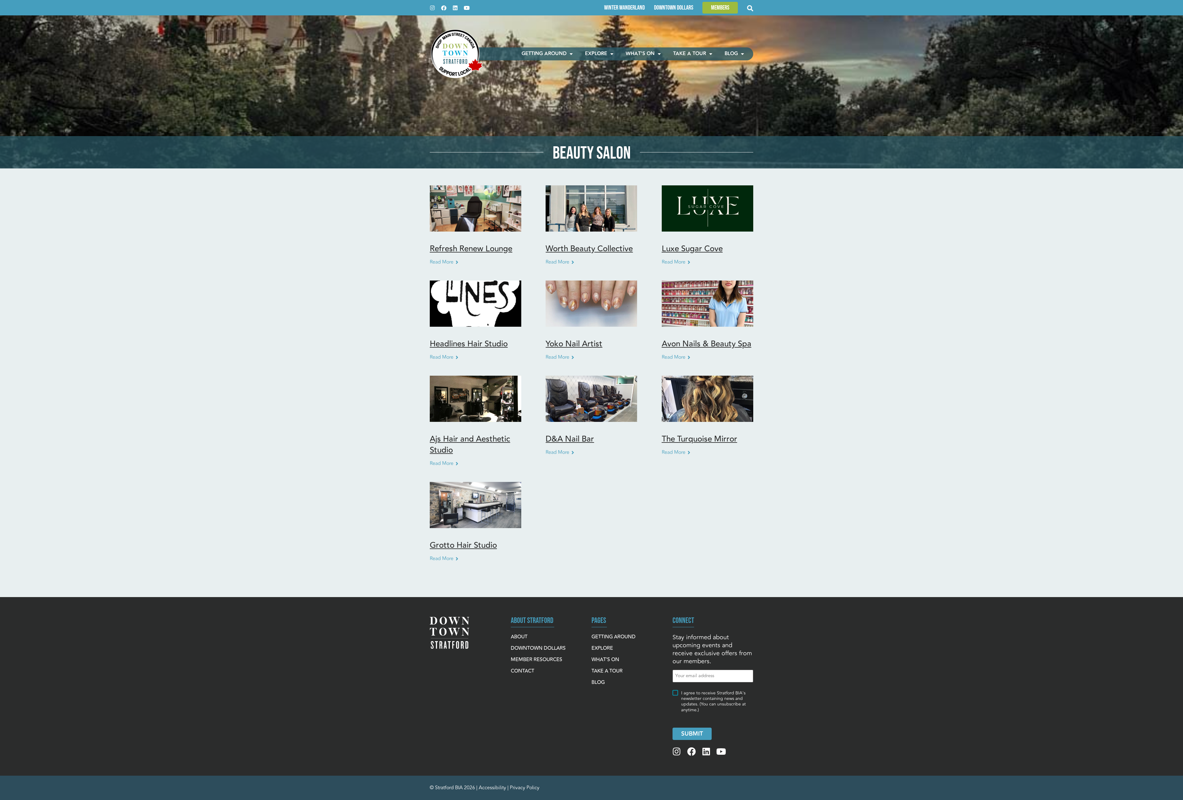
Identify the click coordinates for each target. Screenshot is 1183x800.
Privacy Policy (524, 787)
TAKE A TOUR (689, 54)
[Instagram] (432, 7)
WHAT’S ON (640, 54)
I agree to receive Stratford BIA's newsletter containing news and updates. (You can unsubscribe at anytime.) (713, 701)
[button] (720, 8)
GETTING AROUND (544, 54)
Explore (596, 54)
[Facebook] (443, 7)
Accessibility (492, 787)
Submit (692, 733)
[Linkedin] (455, 7)
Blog (731, 54)
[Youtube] (466, 7)
